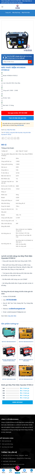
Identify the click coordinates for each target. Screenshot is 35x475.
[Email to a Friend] (12, 138)
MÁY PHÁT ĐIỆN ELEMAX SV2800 (9, 379)
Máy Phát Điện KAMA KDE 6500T (26, 379)
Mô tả (3, 144)
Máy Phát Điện (26, 12)
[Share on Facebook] (6, 138)
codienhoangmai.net (17, 309)
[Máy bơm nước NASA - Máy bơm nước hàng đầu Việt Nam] (17, 7)
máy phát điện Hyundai (16, 132)
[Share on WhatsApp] (2, 138)
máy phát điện (11, 316)
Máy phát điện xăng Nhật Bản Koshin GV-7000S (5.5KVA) (9, 360)
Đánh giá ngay (17, 402)
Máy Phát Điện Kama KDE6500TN (26, 341)
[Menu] (2, 7)
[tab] (17, 144)
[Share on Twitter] (9, 138)
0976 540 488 (20, 125)
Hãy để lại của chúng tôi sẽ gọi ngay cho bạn (19, 57)
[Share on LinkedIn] (18, 138)
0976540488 (11, 300)
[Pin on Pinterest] (15, 138)
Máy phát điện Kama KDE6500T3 (9, 341)
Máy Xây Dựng (16, 12)
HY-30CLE (6, 132)
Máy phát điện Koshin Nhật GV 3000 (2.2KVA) (26, 360)
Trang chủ (8, 12)
